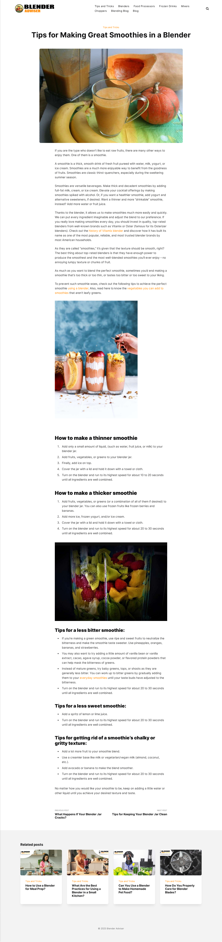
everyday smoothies (93, 678)
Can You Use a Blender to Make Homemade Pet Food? (134, 889)
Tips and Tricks (104, 6)
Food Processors (144, 6)
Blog (135, 10)
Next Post (139, 812)
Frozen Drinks (168, 6)
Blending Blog (120, 10)
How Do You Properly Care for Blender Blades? (180, 889)
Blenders (123, 6)
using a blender (78, 288)
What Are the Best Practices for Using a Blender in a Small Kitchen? (86, 891)
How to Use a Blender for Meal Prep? (40, 887)
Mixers (185, 6)
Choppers (101, 10)
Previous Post (78, 814)
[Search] (207, 8)
